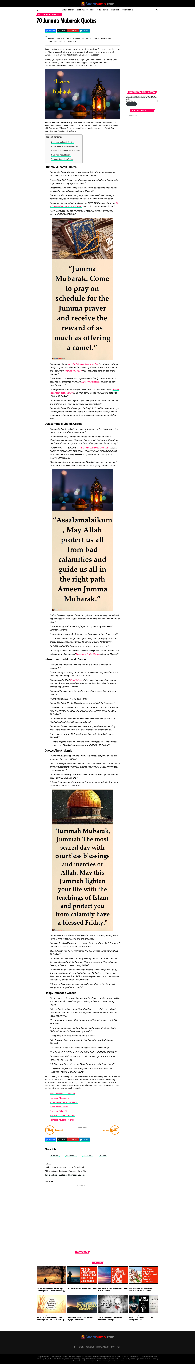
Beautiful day (76, 680)
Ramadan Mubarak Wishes (62, 1120)
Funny (99, 10)
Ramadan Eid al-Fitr (59, 1111)
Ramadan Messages (59, 1098)
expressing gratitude (90, 382)
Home (75, 1347)
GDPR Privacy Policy (102, 1347)
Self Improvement (82, 10)
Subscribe (131, 104)
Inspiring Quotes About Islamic (64, 1102)
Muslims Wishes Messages (62, 1093)
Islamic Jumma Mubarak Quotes (66, 151)
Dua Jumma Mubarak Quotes (65, 146)
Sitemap (81, 1347)
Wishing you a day (73, 371)
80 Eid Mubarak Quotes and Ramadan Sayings (65, 1175)
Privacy (112, 1347)
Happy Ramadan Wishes (63, 159)
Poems (92, 10)
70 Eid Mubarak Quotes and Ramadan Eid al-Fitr (65, 1171)
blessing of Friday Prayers (88, 654)
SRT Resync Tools (127, 10)
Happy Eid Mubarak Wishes (62, 1115)
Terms (119, 1347)
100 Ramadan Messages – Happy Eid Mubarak (64, 1167)
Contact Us (90, 1347)
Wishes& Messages (68, 10)
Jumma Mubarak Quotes (63, 142)
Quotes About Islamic (62, 155)
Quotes (105, 10)
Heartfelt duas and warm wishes (83, 364)
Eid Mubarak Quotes (59, 1107)
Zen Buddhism (115, 10)
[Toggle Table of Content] (78, 137)
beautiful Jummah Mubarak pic (88, 128)
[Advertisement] (82, 1217)
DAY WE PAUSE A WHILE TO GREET (93, 448)
